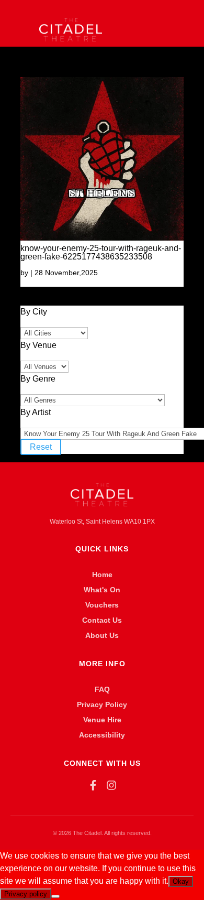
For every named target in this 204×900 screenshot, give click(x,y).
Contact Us (102, 620)
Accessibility (102, 735)
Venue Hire (102, 719)
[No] (55, 896)
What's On (102, 589)
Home (102, 574)
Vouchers (102, 605)
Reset (41, 446)
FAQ (102, 689)
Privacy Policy (102, 704)
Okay (181, 881)
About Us (102, 635)
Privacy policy (25, 894)
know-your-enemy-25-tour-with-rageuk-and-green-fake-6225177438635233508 (100, 252)
